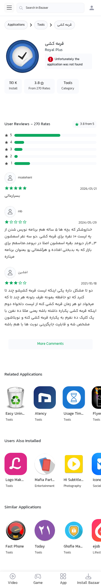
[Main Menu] (9, 8)
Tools (41, 25)
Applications (16, 25)
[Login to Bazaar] (92, 8)
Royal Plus (54, 50)
